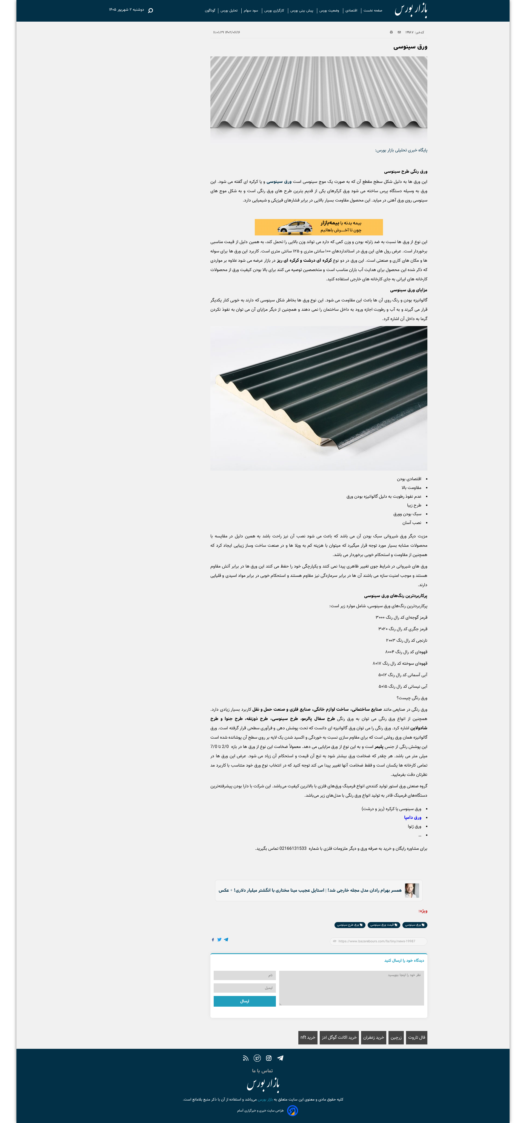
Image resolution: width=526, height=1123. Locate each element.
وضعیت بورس (329, 10)
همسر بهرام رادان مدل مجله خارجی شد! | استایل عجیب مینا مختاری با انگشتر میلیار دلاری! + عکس (310, 890)
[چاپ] (391, 33)
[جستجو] (150, 10)
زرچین (396, 1037)
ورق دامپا (412, 817)
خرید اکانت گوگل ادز (339, 1037)
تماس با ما (263, 1071)
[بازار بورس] (406, 10)
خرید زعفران (373, 1037)
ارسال (244, 1001)
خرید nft (308, 1037)
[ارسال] (399, 33)
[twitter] (257, 1058)
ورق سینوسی (279, 181)
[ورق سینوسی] (226, 940)
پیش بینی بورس (302, 10)
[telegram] (280, 1058)
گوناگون (210, 10)
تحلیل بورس (230, 10)
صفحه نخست (373, 10)
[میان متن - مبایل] (318, 227)
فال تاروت (416, 1037)
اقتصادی (351, 10)
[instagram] (268, 1058)
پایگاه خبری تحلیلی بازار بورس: (401, 150)
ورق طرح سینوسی (348, 925)
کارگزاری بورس (274, 10)
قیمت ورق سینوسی (382, 925)
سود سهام (251, 10)
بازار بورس (265, 1100)
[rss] (245, 1058)
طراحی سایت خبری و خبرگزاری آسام (260, 1110)
